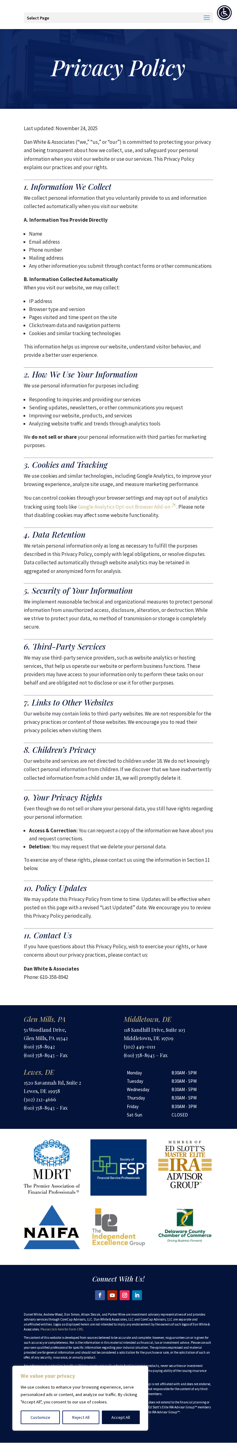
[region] (80, 1398)
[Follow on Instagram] (125, 1295)
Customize (40, 1417)
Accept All (120, 1417)
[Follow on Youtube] (112, 1295)
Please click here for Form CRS (61, 1329)
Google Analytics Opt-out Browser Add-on (124, 506)
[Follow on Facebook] (100, 1295)
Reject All (80, 1417)
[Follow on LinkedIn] (137, 1295)
